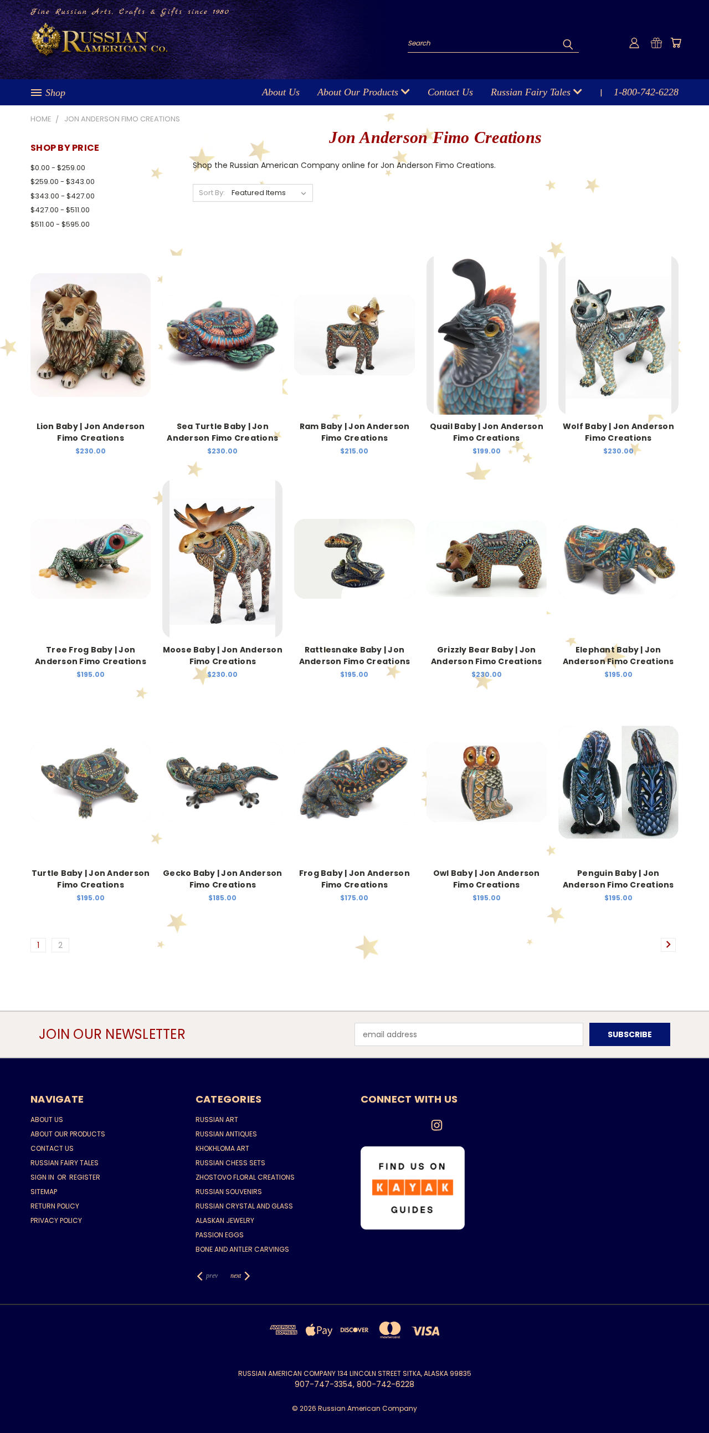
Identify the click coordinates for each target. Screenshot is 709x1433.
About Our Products (359, 92)
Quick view (91, 323)
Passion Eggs (220, 1235)
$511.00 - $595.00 (60, 224)
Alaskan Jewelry (225, 1220)
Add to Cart (90, 344)
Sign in (43, 1177)
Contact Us (450, 92)
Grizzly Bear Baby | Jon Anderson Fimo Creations (486, 655)
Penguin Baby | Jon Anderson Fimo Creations (618, 879)
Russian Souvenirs (229, 1191)
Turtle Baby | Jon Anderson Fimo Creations (91, 879)
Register (84, 1177)
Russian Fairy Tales (532, 92)
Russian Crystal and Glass (244, 1206)
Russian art (217, 1119)
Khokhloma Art (222, 1148)
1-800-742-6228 (646, 92)
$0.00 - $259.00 (57, 167)
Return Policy (54, 1206)
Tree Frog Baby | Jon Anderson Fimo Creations (90, 655)
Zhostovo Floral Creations (245, 1177)
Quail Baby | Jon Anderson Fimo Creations (486, 432)
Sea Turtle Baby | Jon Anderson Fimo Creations (222, 432)
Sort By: (212, 192)
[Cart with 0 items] (675, 42)
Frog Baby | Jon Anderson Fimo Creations (354, 879)
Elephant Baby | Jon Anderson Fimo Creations (618, 655)
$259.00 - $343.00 (62, 181)
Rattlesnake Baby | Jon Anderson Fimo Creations (354, 655)
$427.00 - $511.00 (60, 210)
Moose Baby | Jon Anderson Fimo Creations (222, 655)
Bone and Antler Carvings (242, 1249)
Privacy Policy (56, 1220)
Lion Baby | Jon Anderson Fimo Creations (91, 432)
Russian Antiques (226, 1134)
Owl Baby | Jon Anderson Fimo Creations (486, 879)
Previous (679, 1398)
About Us (281, 92)
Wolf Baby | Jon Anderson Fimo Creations (618, 432)
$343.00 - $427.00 (62, 196)
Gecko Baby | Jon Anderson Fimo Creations (222, 879)
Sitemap (43, 1191)
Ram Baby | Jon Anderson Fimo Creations (355, 432)
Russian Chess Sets (230, 1162)
